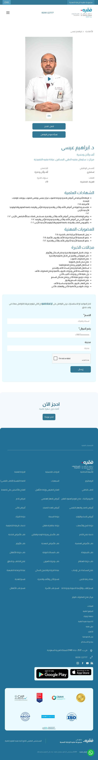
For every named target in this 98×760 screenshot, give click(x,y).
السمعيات (55, 481)
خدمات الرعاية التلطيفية (15, 525)
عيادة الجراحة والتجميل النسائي (47, 570)
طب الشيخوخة (87, 552)
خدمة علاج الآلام (86, 534)
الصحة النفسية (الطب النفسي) (13, 481)
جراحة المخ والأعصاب (84, 525)
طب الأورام (20, 543)
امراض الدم (20, 499)
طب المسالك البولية (50, 552)
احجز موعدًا (49, 417)
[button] (7, 13)
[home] (81, 13)
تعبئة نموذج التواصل (49, 134)
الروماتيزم (89, 481)
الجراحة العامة (19, 472)
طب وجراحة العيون (51, 561)
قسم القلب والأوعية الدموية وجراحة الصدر (76, 588)
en (49, 116)
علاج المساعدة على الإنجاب (82, 570)
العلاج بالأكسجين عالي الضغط (13, 490)
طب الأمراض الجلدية (16, 534)
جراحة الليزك (20, 516)
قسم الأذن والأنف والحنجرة (48, 579)
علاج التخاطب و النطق (16, 561)
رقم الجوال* (85, 328)
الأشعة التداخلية (86, 472)
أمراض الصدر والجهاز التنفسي (81, 508)
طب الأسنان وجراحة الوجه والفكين (45, 534)
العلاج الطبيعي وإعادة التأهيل (47, 490)
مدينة (88, 342)
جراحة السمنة (53, 516)
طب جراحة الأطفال (17, 552)
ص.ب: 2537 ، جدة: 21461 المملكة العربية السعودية (67, 650)
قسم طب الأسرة (52, 588)
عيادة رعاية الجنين (86, 579)
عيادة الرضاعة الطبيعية (16, 570)
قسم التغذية (20, 579)
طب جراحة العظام (85, 561)
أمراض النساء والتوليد (84, 516)
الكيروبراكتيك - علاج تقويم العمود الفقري (76, 499)
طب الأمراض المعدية (50, 543)
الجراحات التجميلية (52, 472)
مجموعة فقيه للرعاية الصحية (81, 2)
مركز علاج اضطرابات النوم (82, 597)
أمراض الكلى (20, 508)
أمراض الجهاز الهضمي (50, 499)
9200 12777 (81, 657)
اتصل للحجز (49, 126)
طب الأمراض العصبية (84, 543)
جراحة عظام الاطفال (50, 525)
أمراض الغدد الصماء (51, 508)
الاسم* (87, 315)
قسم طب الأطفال (17, 588)
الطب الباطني (87, 490)
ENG (6, 2)
